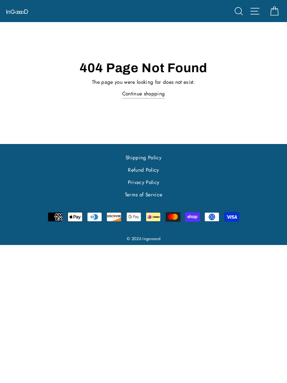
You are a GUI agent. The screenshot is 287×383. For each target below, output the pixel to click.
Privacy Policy (144, 182)
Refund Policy (143, 170)
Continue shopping (143, 93)
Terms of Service (143, 194)
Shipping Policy (143, 157)
